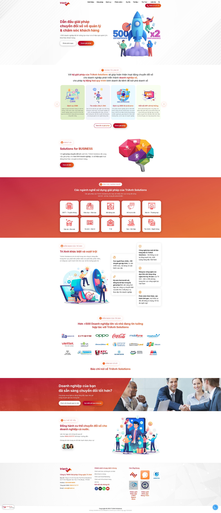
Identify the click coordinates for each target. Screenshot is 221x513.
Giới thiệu (90, 2)
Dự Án (128, 2)
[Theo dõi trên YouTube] (107, 488)
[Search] (159, 2)
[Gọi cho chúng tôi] (104, 488)
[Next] (164, 104)
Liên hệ (153, 2)
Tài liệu (135, 2)
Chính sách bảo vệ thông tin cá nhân (105, 471)
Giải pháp (100, 2)
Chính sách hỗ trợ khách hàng (103, 479)
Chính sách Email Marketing (102, 476)
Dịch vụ (108, 2)
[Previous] (57, 104)
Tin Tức (144, 2)
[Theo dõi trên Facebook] (96, 488)
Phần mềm (118, 2)
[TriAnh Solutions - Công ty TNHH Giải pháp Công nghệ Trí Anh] (65, 4)
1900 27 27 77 (74, 485)
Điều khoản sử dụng (100, 474)
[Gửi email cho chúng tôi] (100, 488)
